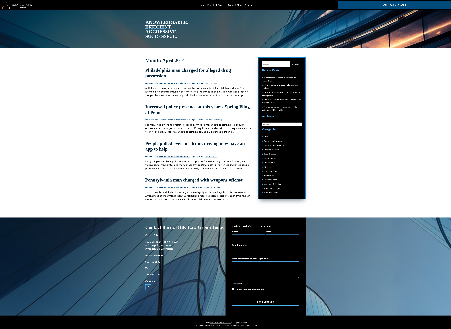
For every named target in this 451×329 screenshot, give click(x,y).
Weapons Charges (212, 187)
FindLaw (254, 325)
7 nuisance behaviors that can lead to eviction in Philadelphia (279, 108)
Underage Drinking (213, 120)
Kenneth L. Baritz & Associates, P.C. (173, 83)
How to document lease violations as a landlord (280, 86)
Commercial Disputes (273, 141)
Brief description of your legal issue (250, 258)
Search (296, 64)
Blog (239, 5)
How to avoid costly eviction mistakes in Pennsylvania (281, 93)
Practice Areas (226, 5)
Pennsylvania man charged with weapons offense (194, 180)
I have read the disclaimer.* (249, 289)
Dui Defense (269, 162)
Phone (269, 231)
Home (201, 5)
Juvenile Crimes (271, 171)
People (211, 5)
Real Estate (269, 175)
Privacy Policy (216, 325)
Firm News (269, 167)
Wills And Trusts (271, 192)
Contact (248, 5)
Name (235, 231)
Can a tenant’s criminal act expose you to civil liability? (281, 101)
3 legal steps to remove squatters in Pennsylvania (279, 79)
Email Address (240, 245)
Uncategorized (270, 180)
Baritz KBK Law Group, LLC (220, 323)
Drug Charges (211, 83)
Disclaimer (237, 283)
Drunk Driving (211, 156)
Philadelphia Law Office (159, 248)
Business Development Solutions (235, 325)
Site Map (206, 325)
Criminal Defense (271, 150)
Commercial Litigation (274, 145)
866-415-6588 (398, 5)
